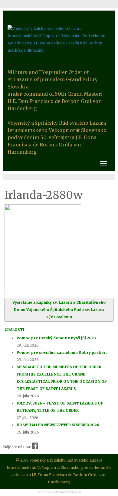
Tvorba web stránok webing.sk (59, 492)
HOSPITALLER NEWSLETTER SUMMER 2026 (58, 425)
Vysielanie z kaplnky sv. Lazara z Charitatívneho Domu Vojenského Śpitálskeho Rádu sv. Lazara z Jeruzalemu (59, 309)
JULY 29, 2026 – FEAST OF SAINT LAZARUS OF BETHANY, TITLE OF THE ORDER (60, 407)
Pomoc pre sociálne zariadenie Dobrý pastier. (62, 352)
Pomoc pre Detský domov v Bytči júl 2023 (56, 338)
